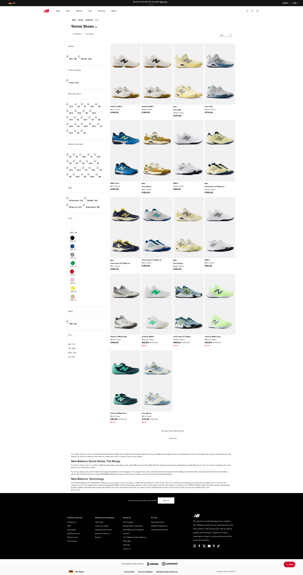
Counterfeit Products (159, 530)
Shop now (163, 2)
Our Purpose (128, 522)
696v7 (175, 183)
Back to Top (75, 490)
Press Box (127, 541)
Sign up (166, 500)
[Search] (247, 11)
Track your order (102, 526)
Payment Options (102, 533)
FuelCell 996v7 (116, 107)
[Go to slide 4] (153, 4)
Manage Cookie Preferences (167, 572)
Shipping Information (103, 530)
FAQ (69, 526)
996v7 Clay (114, 183)
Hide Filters (78, 34)
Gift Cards (99, 522)
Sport (74, 20)
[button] (252, 11)
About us (127, 549)
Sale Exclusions (73, 533)
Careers (126, 533)
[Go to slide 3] (152, 4)
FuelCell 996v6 (148, 337)
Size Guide (71, 530)
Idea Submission (158, 522)
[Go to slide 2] (151, 4)
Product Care (72, 537)
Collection (89, 20)
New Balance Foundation (133, 530)
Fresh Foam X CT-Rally (182, 337)
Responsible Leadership (133, 526)
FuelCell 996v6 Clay (118, 413)
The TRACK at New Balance (134, 537)
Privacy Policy (129, 572)
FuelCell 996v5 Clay (213, 337)
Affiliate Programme (159, 526)
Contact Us (71, 522)
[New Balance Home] (47, 11)
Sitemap (126, 545)
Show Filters (90, 34)
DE (80, 572)
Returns (98, 537)
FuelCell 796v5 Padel (118, 337)
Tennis (80, 20)
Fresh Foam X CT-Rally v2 (214, 187)
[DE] (9, 3)
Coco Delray (146, 187)
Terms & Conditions (145, 572)
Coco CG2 (177, 110)
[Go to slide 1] (149, 4)
